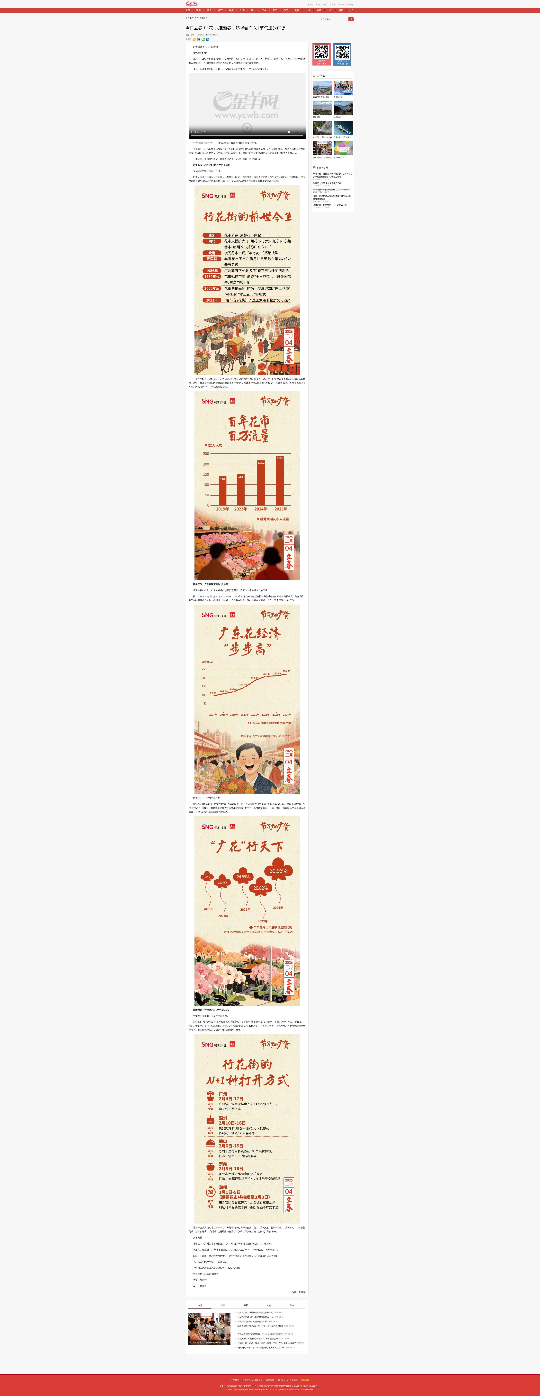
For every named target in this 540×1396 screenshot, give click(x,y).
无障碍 (350, 4)
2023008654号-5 (233, 1386)
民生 (264, 10)
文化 (308, 10)
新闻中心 (190, 18)
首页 (188, 10)
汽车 (330, 10)
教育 (286, 10)
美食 (351, 10)
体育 (220, 10)
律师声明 (270, 1380)
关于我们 (235, 1380)
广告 (318, 4)
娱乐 (209, 10)
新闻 (198, 10)
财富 (297, 10)
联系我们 (247, 1380)
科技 (341, 10)
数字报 (333, 4)
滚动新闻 (204, 18)
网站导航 (282, 1380)
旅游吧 (310, 4)
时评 (242, 10)
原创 (253, 10)
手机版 (341, 4)
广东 (197, 18)
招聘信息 (258, 1380)
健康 (319, 10)
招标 (325, 4)
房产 (275, 10)
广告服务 (293, 1380)
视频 (231, 10)
